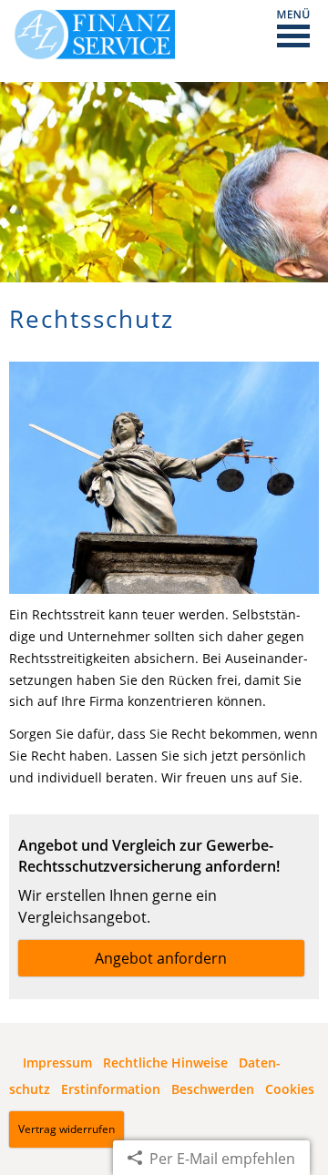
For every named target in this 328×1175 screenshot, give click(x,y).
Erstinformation (110, 1089)
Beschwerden (212, 1089)
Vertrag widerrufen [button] (66, 1129)
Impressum (57, 1062)
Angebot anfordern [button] (161, 958)
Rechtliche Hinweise (165, 1062)
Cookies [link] (289, 1089)
